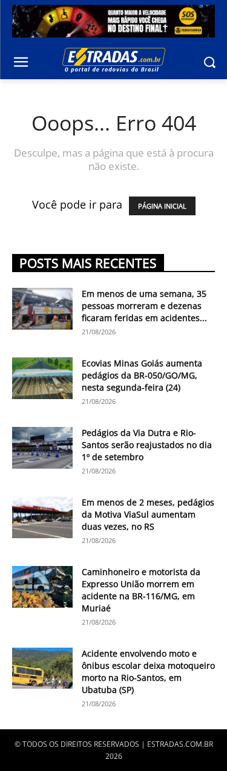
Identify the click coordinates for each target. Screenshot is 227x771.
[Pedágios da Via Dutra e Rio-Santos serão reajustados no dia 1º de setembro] (42, 448)
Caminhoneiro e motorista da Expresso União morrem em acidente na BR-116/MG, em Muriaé (141, 590)
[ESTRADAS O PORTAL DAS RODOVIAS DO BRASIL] (113, 59)
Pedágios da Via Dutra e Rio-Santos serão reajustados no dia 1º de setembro (147, 445)
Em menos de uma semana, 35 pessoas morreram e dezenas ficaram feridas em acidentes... (144, 306)
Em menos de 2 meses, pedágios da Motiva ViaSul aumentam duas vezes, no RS (148, 514)
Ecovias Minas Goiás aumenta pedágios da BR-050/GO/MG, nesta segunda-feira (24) (142, 375)
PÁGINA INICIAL (162, 205)
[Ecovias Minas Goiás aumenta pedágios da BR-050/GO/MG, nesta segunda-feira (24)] (42, 378)
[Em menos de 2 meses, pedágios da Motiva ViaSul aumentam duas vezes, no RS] (42, 517)
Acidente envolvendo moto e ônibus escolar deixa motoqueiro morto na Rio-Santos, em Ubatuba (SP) (148, 671)
